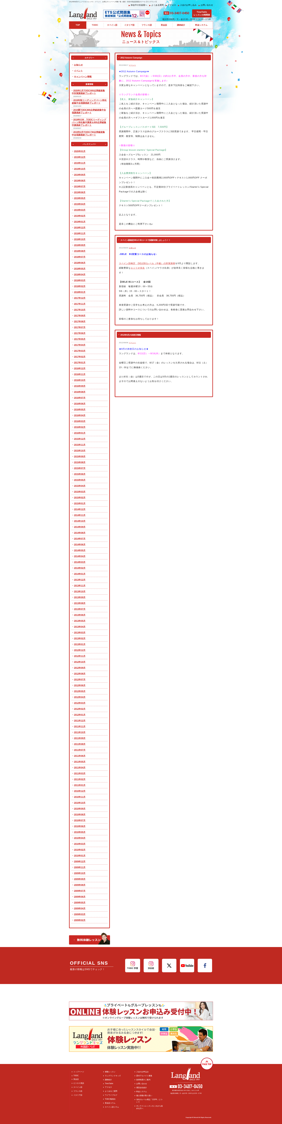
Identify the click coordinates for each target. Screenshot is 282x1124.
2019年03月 (79, 210)
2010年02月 (79, 849)
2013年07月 (79, 609)
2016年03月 (79, 421)
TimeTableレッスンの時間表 (202, 13)
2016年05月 (79, 409)
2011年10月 (79, 732)
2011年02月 (79, 779)
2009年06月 (79, 896)
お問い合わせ (206, 5)
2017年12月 (79, 298)
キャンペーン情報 (83, 76)
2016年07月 (79, 397)
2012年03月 (79, 703)
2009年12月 (79, 861)
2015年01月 (79, 503)
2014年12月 (79, 509)
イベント (132, 65)
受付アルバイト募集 (144, 1076)
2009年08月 (79, 885)
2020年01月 (79, 151)
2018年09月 (79, 245)
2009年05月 (79, 902)
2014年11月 (79, 515)
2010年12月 (79, 791)
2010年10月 (79, 802)
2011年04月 (79, 767)
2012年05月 (79, 691)
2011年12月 (79, 720)
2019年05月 (79, 198)
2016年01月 (79, 433)
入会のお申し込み (187, 5)
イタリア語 (77, 1095)
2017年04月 (79, 345)
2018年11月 (79, 233)
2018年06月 (79, 262)
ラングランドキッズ (113, 1076)
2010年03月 (79, 844)
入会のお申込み (142, 1072)
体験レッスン (110, 1072)
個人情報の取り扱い (144, 1096)
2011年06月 (79, 756)
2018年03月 (79, 280)
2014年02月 (79, 568)
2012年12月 (79, 650)
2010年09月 (79, 808)
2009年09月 (79, 879)
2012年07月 (79, 679)
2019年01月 (79, 221)
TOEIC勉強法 (110, 1099)
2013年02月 (79, 638)
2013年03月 (79, 632)
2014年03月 (79, 562)
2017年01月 (79, 362)
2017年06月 (79, 333)
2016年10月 (79, 380)
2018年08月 (79, 251)
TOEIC (76, 1076)
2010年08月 (79, 814)
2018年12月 (79, 227)
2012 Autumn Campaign (131, 58)
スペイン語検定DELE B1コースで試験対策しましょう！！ (145, 240)
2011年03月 (79, 773)
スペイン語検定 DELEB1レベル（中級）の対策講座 (147, 263)
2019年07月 (79, 186)
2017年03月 (79, 351)
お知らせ (132, 248)
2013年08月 (79, 603)
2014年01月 (79, 574)
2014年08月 (79, 532)
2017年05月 (79, 339)
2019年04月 (79, 204)
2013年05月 (79, 621)
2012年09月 (79, 667)
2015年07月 (79, 468)
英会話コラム (110, 1103)
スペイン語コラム (112, 1107)
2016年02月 (79, 427)
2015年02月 (79, 497)
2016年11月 (79, 374)
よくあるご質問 (111, 1091)
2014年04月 (79, 556)
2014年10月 (79, 521)
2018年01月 (79, 292)
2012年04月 (79, 697)
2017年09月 (79, 315)
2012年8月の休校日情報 (130, 335)
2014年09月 (79, 527)
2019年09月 (79, 174)
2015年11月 (79, 444)
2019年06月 (79, 192)
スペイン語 (77, 1087)
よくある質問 (156, 5)
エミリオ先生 (138, 268)
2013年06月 (79, 615)
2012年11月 (79, 656)
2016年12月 (79, 368)
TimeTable (109, 1083)
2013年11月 (79, 585)
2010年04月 (79, 838)
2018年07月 (79, 257)
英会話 (76, 1079)
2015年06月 (79, 474)
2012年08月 (79, 673)
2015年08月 (79, 462)
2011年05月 (79, 761)
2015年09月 (79, 456)
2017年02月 (79, 356)
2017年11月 (79, 304)
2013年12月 (79, 579)
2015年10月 (79, 450)
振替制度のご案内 (143, 1080)
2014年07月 (79, 538)
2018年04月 (79, 274)
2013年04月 (79, 626)
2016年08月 (79, 392)
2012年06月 (79, 685)
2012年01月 (79, 714)
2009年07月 (79, 891)
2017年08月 (79, 321)
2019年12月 (79, 157)
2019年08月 (79, 180)
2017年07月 (79, 327)
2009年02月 (79, 920)
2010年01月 (79, 855)
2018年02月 (79, 286)
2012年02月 (79, 709)
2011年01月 (79, 785)
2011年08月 (79, 744)
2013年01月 (79, 644)
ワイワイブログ (111, 1095)
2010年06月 (79, 826)
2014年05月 (79, 550)
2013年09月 (79, 597)
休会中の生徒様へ (138, 5)
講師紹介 (108, 1080)
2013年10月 (79, 591)
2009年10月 (79, 873)
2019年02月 (79, 216)
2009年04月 (79, 908)
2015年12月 (79, 439)
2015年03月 (79, 491)
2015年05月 (79, 480)
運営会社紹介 (141, 1088)
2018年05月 (79, 268)
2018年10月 (79, 239)
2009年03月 (79, 914)
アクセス (171, 5)
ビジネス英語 (78, 1083)
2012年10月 (79, 662)
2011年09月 (79, 738)
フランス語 (77, 1091)
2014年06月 (79, 544)
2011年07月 (79, 750)
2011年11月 (79, 726)
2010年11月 (79, 797)
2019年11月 (79, 163)
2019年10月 (79, 169)
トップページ (78, 1072)
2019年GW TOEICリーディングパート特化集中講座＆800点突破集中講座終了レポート (89, 122)
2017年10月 (79, 309)
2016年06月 (79, 403)
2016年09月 (79, 386)
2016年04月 (79, 415)
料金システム (141, 1092)
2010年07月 (79, 820)
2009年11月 (79, 867)
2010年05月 (79, 832)
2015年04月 (79, 486)
